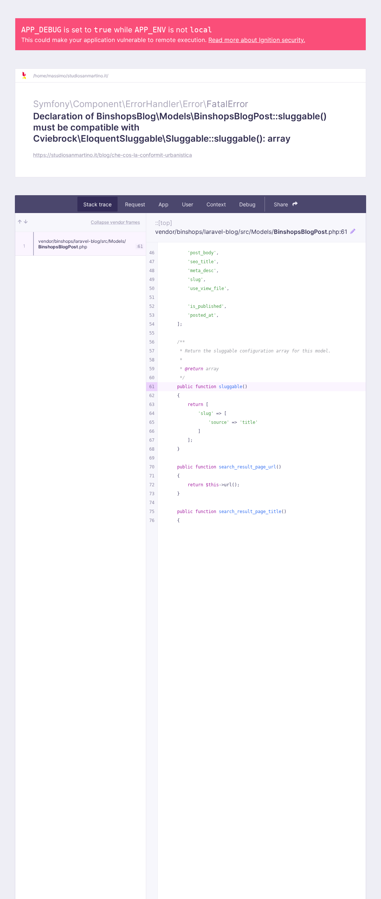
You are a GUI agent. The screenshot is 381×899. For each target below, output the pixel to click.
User (187, 204)
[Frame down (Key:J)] (25, 222)
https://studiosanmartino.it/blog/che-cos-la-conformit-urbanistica (112, 155)
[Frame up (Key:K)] (19, 222)
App (164, 204)
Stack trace (97, 204)
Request (135, 204)
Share (281, 204)
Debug (247, 204)
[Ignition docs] (27, 75)
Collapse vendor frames (115, 222)
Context (216, 204)
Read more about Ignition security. (256, 40)
